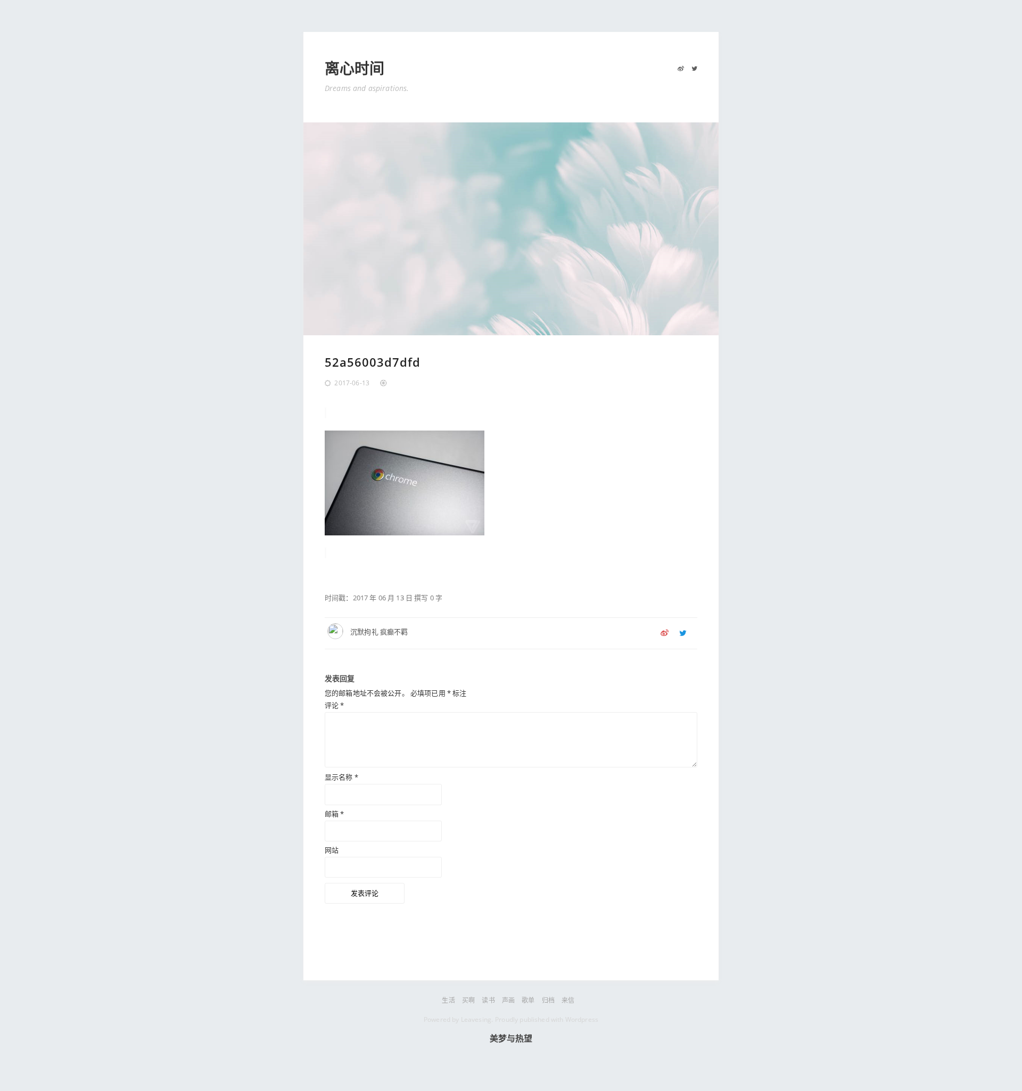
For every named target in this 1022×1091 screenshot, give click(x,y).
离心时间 (355, 69)
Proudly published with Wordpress (546, 1019)
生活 (448, 1000)
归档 (548, 1000)
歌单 (528, 1000)
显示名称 (341, 777)
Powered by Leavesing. (458, 1019)
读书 (488, 1000)
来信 (568, 1000)
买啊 (468, 1000)
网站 (332, 850)
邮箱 (334, 814)
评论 (334, 705)
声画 (508, 1000)
